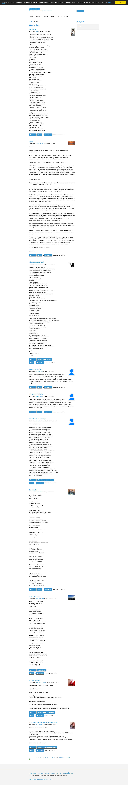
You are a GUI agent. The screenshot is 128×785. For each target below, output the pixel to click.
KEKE (36, 31)
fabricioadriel (39, 492)
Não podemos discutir (36, 262)
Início (30, 21)
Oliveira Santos (39, 143)
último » (68, 757)
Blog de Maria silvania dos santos (47, 747)
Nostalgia (32, 29)
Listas (80, 26)
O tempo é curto (34, 596)
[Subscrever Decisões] (52, 759)
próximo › (61, 757)
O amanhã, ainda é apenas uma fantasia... (43, 722)
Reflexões (45, 16)
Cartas (52, 16)
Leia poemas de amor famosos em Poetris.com (41, 779)
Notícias (59, 16)
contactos (65, 773)
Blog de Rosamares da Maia (45, 480)
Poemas (31, 16)
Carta (31, 142)
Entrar (66, 16)
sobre (34, 773)
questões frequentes (56, 773)
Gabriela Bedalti (39, 598)
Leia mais (33, 134)
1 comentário (41, 670)
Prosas (38, 16)
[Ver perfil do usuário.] (73, 32)
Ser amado (33, 490)
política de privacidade (43, 773)
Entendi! (120, 2)
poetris (71, 773)
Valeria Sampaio (39, 264)
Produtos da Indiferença (37, 419)
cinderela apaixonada (40, 682)
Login (39, 134)
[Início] (52, 9)
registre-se (48, 134)
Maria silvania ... (39, 724)
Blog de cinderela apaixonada (46, 712)
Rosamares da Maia (40, 420)
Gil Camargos (38, 371)
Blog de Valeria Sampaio (44, 359)
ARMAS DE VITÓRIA (36, 369)
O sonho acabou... (35, 680)
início (30, 773)
